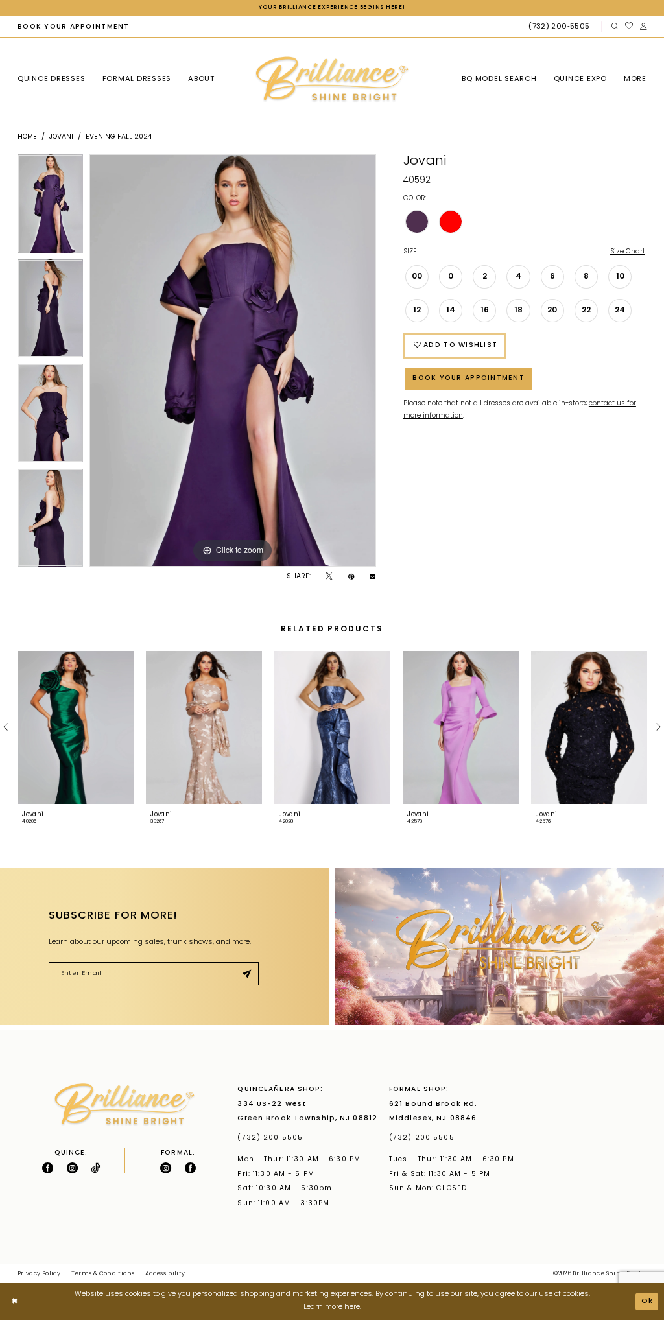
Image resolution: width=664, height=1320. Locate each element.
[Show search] (614, 26)
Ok (647, 1300)
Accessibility (165, 1274)
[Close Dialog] (14, 1301)
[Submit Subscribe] (246, 974)
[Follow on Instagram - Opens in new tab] (72, 1168)
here (352, 1307)
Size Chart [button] (627, 251)
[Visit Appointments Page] (499, 946)
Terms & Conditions (103, 1274)
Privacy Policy (39, 1274)
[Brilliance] (332, 80)
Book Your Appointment (468, 378)
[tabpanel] (50, 206)
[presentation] (76, 727)
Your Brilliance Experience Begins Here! (332, 7)
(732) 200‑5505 (272, 1138)
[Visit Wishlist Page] (628, 26)
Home (27, 137)
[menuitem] (73, 27)
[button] (643, 26)
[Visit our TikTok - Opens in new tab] (95, 1168)
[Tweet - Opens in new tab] (329, 577)
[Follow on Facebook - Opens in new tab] (48, 1168)
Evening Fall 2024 (119, 137)
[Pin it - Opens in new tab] (351, 577)
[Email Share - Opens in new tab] (372, 577)
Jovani (61, 137)
